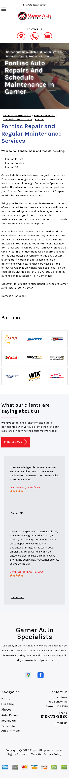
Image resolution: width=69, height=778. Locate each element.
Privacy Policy (53, 754)
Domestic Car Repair (13, 295)
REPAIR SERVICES (50, 52)
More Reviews (13, 441)
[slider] (16, 491)
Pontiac (45, 56)
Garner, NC (17, 513)
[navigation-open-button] (3, 8)
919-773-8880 (43, 271)
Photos (6, 709)
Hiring (5, 698)
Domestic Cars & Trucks (22, 56)
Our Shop (8, 704)
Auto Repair (9, 715)
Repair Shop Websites (44, 750)
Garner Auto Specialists (21, 52)
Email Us (61, 722)
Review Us (8, 720)
